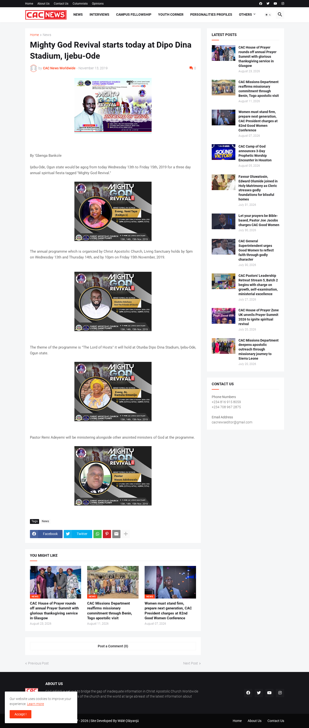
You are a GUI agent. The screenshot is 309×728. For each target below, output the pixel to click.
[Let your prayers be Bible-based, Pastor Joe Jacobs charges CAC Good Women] (223, 221)
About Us (43, 3)
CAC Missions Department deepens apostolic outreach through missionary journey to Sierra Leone (259, 349)
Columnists (80, 3)
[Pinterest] (107, 534)
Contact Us (61, 3)
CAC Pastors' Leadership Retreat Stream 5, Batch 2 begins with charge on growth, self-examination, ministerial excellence (258, 285)
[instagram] (282, 3)
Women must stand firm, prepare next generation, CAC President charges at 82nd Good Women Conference (168, 610)
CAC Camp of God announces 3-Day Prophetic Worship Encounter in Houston (255, 153)
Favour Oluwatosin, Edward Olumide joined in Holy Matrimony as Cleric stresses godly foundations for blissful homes (258, 188)
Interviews (99, 14)
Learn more (35, 704)
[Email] (116, 534)
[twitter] (268, 3)
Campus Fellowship (133, 14)
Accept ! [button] (20, 714)
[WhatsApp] (97, 534)
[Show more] (126, 534)
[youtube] (275, 3)
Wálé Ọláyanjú (128, 721)
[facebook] (260, 3)
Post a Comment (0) (113, 646)
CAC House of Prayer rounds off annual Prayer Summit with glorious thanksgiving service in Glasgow (54, 610)
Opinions (98, 3)
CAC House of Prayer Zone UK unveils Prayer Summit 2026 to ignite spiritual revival (259, 317)
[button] (268, 14)
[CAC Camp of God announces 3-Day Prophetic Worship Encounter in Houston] (223, 152)
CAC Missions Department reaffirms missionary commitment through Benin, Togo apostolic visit (109, 610)
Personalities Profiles (211, 14)
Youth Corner (170, 14)
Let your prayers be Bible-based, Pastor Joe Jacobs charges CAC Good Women (259, 220)
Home (29, 3)
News (78, 14)
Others (245, 14)
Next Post (190, 663)
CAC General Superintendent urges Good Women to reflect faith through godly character (256, 250)
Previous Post (38, 663)
